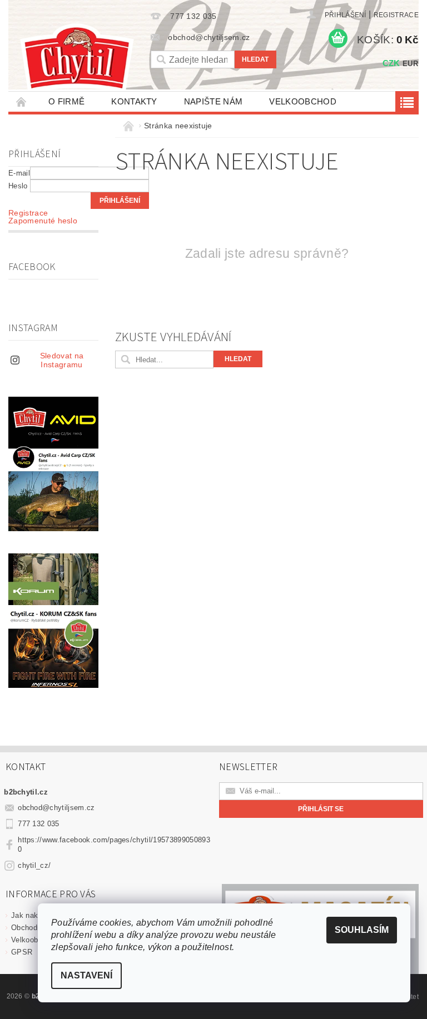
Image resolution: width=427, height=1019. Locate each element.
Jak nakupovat (36, 915)
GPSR (21, 952)
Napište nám (213, 101)
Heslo (18, 186)
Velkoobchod (302, 101)
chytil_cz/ (34, 865)
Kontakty (134, 101)
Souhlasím (362, 930)
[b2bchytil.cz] (77, 59)
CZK (391, 63)
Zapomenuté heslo (42, 220)
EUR (410, 63)
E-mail (19, 173)
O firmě (66, 101)
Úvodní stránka (21, 101)
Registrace (396, 15)
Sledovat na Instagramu (62, 360)
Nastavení (86, 975)
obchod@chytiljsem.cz (56, 807)
